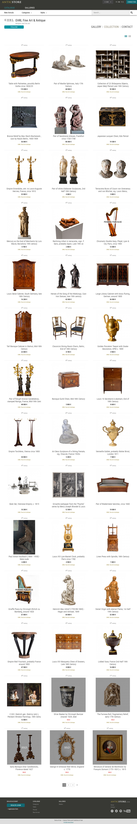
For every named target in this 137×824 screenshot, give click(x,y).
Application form (13, 809)
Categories (36, 804)
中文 (122, 2)
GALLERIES (30, 7)
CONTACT (127, 27)
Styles (34, 807)
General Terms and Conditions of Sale (73, 820)
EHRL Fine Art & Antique (24, 92)
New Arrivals (9, 12)
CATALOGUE (9, 7)
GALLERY (96, 27)
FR (116, 2)
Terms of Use (57, 820)
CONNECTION (132, 2)
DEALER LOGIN (16, 805)
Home (112, 805)
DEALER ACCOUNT (12, 801)
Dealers (61, 804)
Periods (35, 810)
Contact (113, 807)
